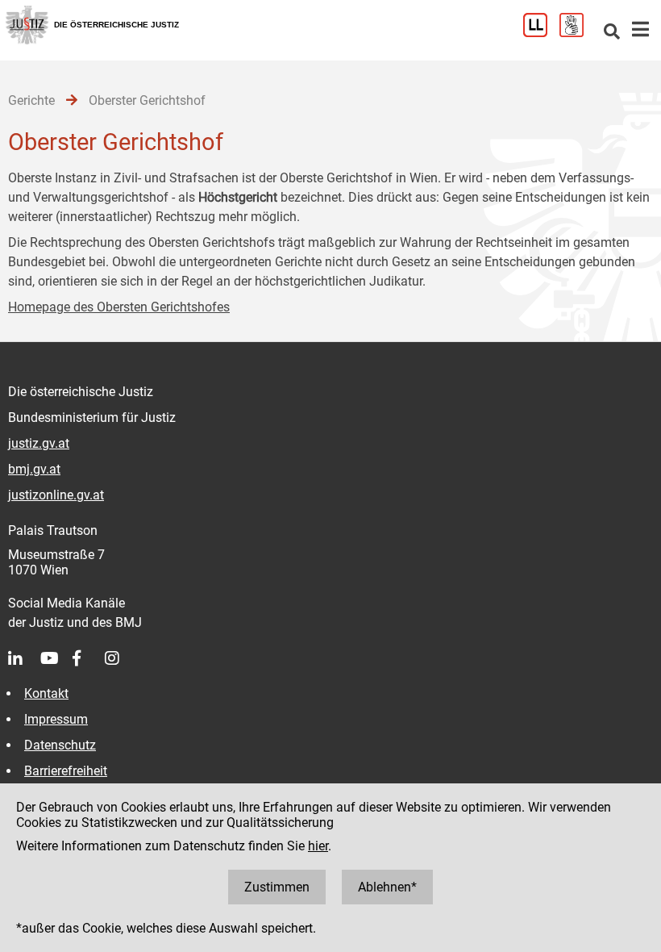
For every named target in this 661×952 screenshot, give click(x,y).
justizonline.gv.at (56, 495)
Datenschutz (60, 745)
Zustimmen (277, 887)
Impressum (56, 719)
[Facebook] (89, 658)
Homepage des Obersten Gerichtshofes (119, 307)
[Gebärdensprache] (577, 32)
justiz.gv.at (38, 443)
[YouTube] (56, 658)
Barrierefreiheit (65, 771)
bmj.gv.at (34, 469)
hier (318, 846)
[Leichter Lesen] (541, 32)
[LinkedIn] (24, 658)
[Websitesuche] (612, 32)
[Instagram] (121, 658)
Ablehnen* (387, 887)
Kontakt (46, 693)
